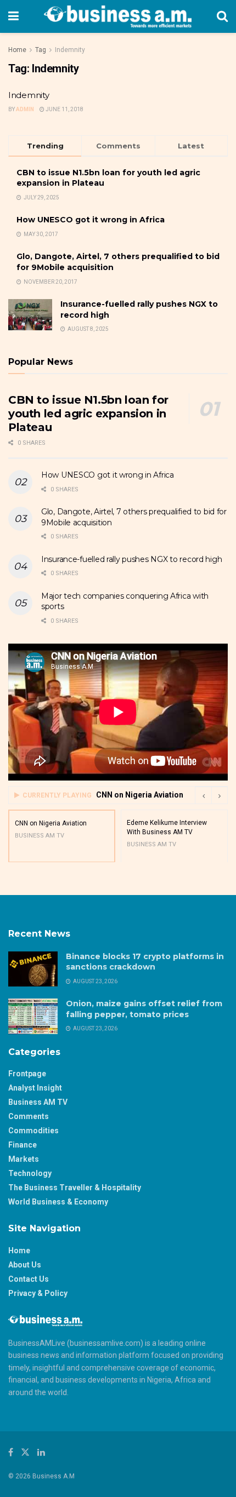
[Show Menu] (13, 16)
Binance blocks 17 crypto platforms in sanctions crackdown (145, 961)
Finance (22, 1144)
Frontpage (27, 1073)
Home (17, 50)
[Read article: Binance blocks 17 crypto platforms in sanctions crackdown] (33, 968)
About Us (24, 1264)
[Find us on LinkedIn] (41, 1452)
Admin (25, 109)
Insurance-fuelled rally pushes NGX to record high (131, 559)
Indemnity (70, 50)
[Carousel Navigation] (211, 795)
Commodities (33, 1130)
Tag (40, 50)
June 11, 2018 (63, 109)
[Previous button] (203, 795)
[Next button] (219, 795)
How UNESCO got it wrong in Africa (90, 220)
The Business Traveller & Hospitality (74, 1187)
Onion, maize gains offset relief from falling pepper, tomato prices (144, 1009)
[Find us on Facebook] (10, 1452)
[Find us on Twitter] (25, 1452)
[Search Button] (222, 16)
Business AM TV (38, 1102)
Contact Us (28, 1279)
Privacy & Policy (38, 1293)
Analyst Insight (35, 1087)
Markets (23, 1159)
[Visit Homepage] (118, 16)
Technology (30, 1173)
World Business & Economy (58, 1201)
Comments (28, 1116)
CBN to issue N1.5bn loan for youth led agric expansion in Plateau (88, 413)
